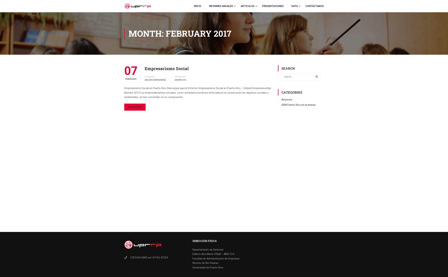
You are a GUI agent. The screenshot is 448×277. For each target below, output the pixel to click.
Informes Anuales (221, 6)
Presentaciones (273, 6)
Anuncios (180, 80)
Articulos (247, 6)
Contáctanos (314, 6)
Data (294, 6)
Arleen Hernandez (155, 80)
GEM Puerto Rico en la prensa (298, 104)
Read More (135, 107)
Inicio (197, 6)
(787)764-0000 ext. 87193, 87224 (149, 257)
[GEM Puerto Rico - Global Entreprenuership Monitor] (137, 6)
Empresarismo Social (167, 68)
